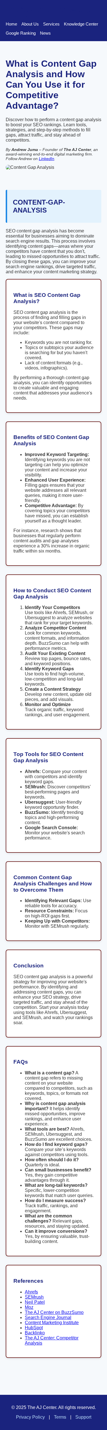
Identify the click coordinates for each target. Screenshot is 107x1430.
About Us (30, 24)
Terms (60, 1417)
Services (51, 24)
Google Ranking (21, 33)
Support (83, 1417)
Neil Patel (35, 1302)
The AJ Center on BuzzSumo (54, 1312)
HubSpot (34, 1327)
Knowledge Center (81, 24)
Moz (29, 1307)
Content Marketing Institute (52, 1322)
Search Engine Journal (48, 1317)
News (45, 33)
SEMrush (34, 1297)
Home (11, 24)
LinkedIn (46, 158)
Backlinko (35, 1332)
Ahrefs (31, 1292)
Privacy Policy (30, 1417)
